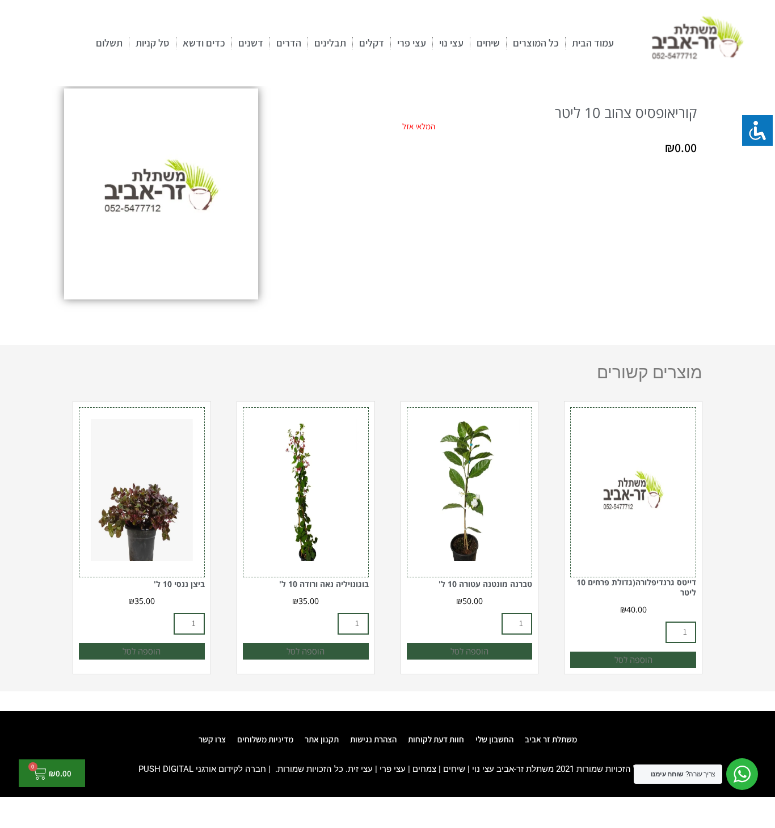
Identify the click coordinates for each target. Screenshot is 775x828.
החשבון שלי (494, 739)
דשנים (250, 42)
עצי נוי (451, 42)
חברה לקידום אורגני (231, 769)
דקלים (371, 42)
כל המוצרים (536, 42)
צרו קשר (212, 739)
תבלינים (330, 42)
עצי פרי (411, 42)
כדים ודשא (204, 42)
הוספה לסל (633, 659)
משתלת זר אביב (551, 739)
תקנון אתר (322, 739)
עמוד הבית (593, 42)
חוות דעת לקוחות (436, 739)
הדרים (288, 42)
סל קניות (153, 42)
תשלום (109, 42)
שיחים (488, 42)
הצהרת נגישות (373, 739)
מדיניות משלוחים (265, 739)
